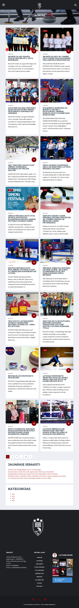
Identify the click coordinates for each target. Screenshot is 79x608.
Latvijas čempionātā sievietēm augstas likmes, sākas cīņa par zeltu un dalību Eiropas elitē (55, 378)
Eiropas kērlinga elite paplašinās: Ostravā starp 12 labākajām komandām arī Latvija (22, 270)
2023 (13, 494)
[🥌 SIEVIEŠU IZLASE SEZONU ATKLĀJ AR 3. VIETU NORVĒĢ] (56, 563)
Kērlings (39, 576)
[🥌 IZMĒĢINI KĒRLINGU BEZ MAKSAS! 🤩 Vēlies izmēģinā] (56, 572)
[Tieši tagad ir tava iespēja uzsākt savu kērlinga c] (63, 572)
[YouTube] (45, 600)
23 (26, 456)
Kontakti (39, 586)
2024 (13, 496)
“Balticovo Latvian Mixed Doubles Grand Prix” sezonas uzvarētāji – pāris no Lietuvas (21, 323)
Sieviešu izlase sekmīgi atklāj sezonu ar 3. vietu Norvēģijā (20, 58)
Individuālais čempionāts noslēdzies (20, 377)
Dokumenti (39, 564)
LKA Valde (39, 560)
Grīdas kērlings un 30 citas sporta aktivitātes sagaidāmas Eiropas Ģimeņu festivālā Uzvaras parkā (22, 218)
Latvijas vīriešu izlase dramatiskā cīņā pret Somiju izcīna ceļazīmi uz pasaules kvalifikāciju (55, 431)
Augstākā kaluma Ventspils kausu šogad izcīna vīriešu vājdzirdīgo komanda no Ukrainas (22, 110)
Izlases (39, 583)
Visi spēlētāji (39, 580)
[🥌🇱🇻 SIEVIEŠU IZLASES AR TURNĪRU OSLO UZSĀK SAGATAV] (63, 563)
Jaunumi (39, 557)
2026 (13, 501)
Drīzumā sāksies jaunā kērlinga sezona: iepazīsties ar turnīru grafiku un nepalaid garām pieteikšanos (57, 219)
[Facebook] (34, 600)
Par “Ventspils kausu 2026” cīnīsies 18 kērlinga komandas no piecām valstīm (21, 168)
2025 (13, 498)
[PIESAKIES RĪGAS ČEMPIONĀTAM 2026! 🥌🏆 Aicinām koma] (70, 572)
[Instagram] (39, 600)
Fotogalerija (39, 570)
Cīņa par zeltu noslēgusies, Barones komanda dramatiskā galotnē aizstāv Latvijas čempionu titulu (56, 324)
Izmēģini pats (39, 573)
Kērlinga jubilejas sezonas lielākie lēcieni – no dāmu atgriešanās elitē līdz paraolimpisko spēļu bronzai (56, 271)
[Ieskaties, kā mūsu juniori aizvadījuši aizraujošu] (70, 563)
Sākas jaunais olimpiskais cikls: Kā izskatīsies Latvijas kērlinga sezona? (57, 167)
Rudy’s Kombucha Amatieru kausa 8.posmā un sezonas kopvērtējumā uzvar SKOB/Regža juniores (21, 431)
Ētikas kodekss (39, 567)
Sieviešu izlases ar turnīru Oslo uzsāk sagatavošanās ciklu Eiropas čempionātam (57, 58)
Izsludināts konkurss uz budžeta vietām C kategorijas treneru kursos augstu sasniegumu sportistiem (56, 111)
